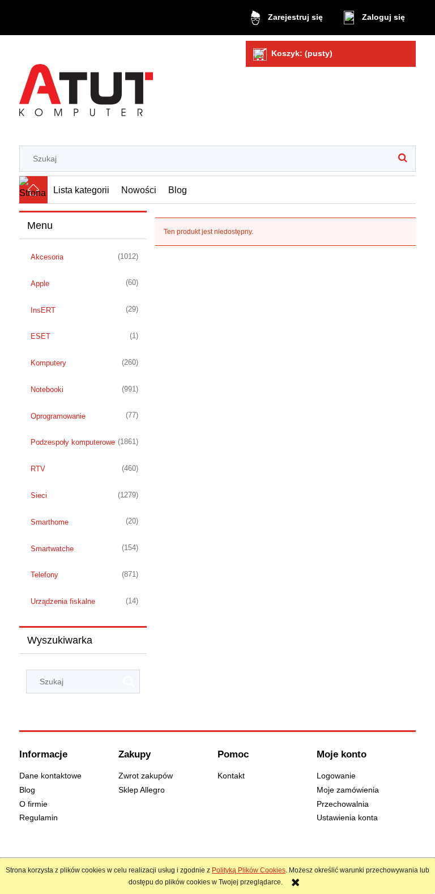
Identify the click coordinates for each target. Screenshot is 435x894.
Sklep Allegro (141, 790)
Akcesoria (47, 257)
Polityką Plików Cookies (248, 870)
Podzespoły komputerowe (73, 442)
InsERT (43, 310)
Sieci (39, 495)
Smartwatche (52, 548)
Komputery (48, 363)
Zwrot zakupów (145, 776)
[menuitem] (82, 189)
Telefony (44, 575)
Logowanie (336, 776)
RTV (38, 469)
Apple (40, 283)
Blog (27, 790)
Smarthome (50, 522)
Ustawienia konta (347, 818)
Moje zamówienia (348, 790)
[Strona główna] (86, 85)
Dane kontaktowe (50, 776)
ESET (40, 336)
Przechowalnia (343, 804)
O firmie (33, 804)
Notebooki (47, 389)
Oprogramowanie (58, 416)
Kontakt (231, 776)
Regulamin (38, 818)
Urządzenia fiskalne (63, 601)
